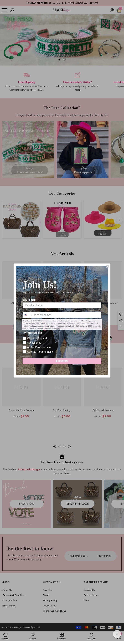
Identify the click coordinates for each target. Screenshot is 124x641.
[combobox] (27, 315)
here (58, 328)
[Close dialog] (107, 266)
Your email (29, 300)
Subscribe (62, 360)
